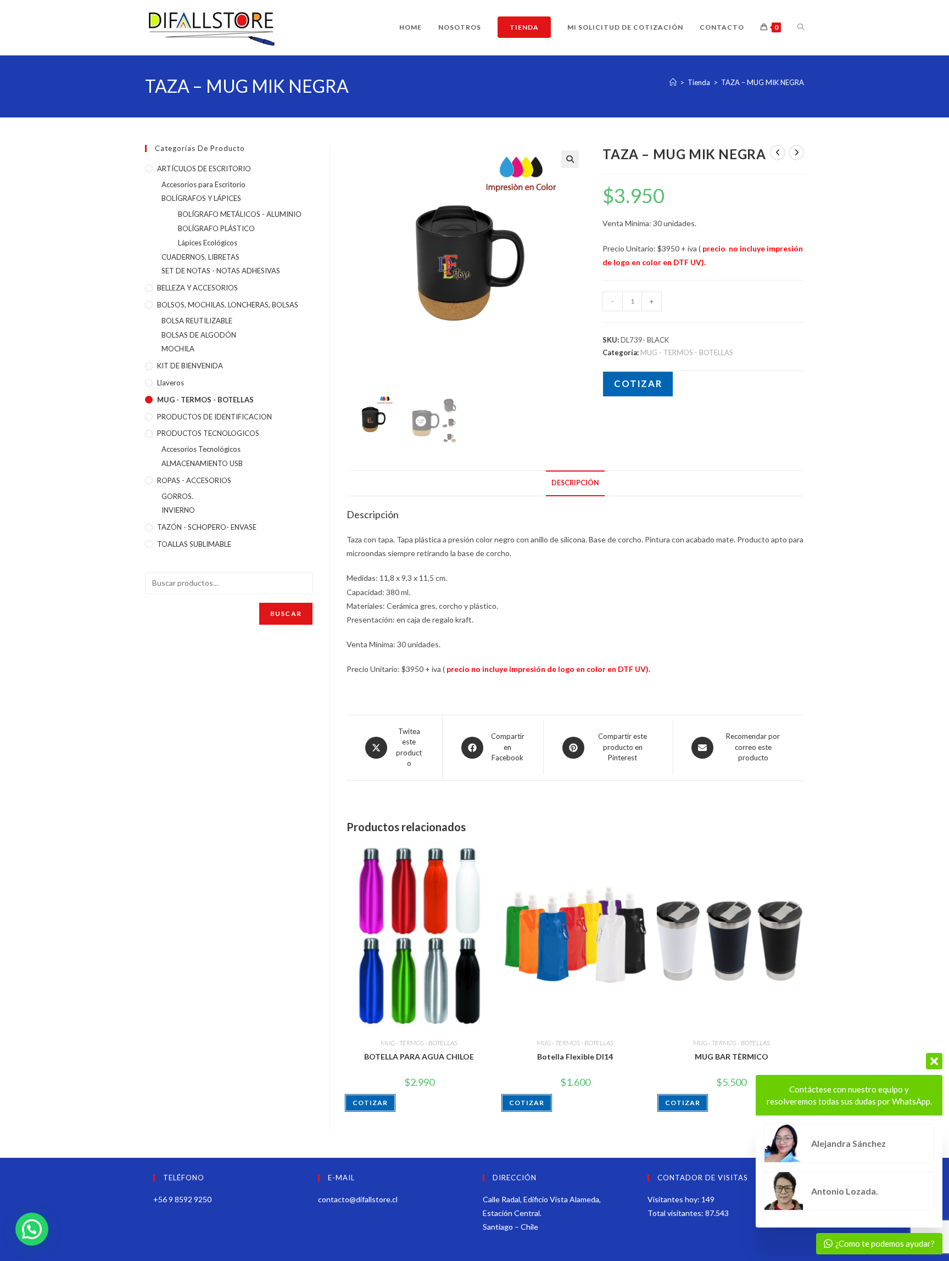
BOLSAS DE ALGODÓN (198, 334)
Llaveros (170, 382)
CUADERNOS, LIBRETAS (200, 257)
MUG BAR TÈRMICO (731, 1056)
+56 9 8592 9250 (182, 1199)
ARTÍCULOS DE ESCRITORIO (204, 168)
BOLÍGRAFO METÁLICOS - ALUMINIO (240, 214)
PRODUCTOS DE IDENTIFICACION (214, 416)
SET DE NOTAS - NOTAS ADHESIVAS (220, 270)
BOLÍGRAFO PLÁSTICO (216, 228)
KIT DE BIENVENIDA (190, 365)
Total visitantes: (676, 1213)
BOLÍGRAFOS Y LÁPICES (201, 198)
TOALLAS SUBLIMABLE (194, 544)
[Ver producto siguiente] (796, 152)
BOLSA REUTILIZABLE (196, 320)
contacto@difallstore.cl (358, 1199)
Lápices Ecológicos (207, 242)
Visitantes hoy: (674, 1199)
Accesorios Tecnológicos (201, 449)
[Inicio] (673, 82)
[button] (570, 159)
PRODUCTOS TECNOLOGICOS (208, 433)
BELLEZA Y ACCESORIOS (197, 287)
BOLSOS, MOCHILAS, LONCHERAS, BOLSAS (227, 304)
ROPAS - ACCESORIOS (194, 480)
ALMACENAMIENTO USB (202, 463)
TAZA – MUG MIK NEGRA (762, 82)
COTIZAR (638, 383)
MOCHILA (177, 348)
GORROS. (177, 496)
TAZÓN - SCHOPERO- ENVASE (206, 527)
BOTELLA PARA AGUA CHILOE (419, 1056)
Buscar (286, 613)
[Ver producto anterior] (777, 152)
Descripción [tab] (575, 483)
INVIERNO (178, 510)
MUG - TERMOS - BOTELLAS (686, 352)
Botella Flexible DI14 (575, 1056)
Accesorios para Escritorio (203, 184)
